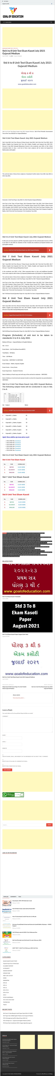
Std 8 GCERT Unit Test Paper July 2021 (11, 552)
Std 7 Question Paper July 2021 (27, 548)
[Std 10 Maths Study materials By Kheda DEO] (6, 908)
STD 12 (5, 987)
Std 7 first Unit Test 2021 (26, 546)
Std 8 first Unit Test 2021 (38, 550)
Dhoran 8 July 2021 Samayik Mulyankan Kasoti (29, 535)
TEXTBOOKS (6, 1002)
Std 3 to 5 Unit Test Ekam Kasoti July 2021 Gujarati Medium (18, 677)
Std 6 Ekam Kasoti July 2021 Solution (26, 542)
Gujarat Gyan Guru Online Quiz (11, 963)
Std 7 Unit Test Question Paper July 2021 (31, 549)
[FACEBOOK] (52, 3)
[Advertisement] (27, 37)
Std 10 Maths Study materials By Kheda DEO (23, 908)
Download (18, 440)
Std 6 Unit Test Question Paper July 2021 (31, 545)
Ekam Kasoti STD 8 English (9, 541)
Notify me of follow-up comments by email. (15, 761)
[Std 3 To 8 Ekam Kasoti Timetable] (27, 579)
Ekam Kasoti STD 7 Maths (34, 539)
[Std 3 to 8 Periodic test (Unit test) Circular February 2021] (6, 940)
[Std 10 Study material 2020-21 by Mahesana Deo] (6, 932)
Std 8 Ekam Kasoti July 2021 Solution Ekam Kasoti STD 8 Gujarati (17, 550)
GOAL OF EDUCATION (16, 1073)
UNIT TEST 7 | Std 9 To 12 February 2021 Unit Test (25, 948)
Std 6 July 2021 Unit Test (25, 544)
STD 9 (4, 995)
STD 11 (5, 985)
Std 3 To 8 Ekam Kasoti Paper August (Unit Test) (15, 634)
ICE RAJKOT (6, 968)
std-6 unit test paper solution (10, 554)
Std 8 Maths (34, 552)
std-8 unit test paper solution (40, 554)
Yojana (5, 1004)
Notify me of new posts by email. (11, 766)
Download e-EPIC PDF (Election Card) (22, 900)
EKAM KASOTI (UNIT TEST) (7, 48)
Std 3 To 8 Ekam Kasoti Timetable (11, 596)
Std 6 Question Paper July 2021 (45, 544)
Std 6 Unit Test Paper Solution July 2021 (12, 545)
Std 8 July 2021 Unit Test (25, 552)
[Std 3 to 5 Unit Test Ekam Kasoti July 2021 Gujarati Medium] (27, 657)
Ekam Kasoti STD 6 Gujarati (21, 538)
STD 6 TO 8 (15, 48)
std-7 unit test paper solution (25, 554)
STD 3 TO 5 (6, 990)
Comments (13, 896)
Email (4, 741)
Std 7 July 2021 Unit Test (8, 548)
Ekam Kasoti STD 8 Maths (21, 541)
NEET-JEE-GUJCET (8, 975)
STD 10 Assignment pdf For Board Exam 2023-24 (15, 1018)
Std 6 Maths (34, 544)
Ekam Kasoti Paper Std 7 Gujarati (27, 537)
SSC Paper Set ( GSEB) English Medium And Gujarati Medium (18, 1015)
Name (4, 735)
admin (12, 56)
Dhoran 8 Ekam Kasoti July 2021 (10, 535)
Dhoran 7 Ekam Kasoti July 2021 (10, 534)
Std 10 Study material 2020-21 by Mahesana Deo (24, 932)
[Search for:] (27, 824)
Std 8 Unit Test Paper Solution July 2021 (12, 553)
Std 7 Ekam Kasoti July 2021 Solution (11, 546)
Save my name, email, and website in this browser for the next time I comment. (25, 756)
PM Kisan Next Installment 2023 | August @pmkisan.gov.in (17, 1023)
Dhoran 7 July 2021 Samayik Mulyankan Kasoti (29, 534)
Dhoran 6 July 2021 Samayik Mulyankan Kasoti (33, 533)
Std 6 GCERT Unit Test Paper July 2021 (11, 544)
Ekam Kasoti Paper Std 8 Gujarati (43, 537)
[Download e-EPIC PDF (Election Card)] (6, 901)
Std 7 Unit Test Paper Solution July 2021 (12, 549)
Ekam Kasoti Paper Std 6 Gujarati (10, 537)
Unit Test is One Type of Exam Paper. (11, 556)
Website (4, 748)
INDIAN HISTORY (7, 970)
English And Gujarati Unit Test (10, 542)
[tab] (5, 896)
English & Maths (31, 541)
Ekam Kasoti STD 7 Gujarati (21, 539)
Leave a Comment (18, 56)
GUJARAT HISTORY (8, 966)
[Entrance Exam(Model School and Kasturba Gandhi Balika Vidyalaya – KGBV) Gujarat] (6, 924)
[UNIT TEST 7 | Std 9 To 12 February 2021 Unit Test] (6, 948)
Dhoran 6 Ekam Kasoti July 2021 (14, 533)
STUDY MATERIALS (8, 997)
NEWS (4, 978)
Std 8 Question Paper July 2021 (45, 552)
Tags (19, 896)
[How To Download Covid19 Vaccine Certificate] (6, 916)
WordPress (44, 1073)
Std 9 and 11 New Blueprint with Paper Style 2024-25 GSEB (17, 1013)
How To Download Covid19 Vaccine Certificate (24, 916)
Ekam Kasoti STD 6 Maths (34, 538)
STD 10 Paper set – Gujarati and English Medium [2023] (17, 1020)
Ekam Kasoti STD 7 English (9, 539)
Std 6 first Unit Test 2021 (41, 542)
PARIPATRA (6, 980)
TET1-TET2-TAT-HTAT (8, 999)
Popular (6, 896)
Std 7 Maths (17, 548)
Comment (5, 716)
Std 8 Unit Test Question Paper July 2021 (31, 553)
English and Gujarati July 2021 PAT (44, 541)
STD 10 (5, 982)
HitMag (50, 1073)
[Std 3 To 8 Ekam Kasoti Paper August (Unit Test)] (27, 617)
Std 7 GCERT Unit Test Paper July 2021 (40, 546)
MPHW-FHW (6, 973)
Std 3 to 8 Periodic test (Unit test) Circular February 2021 (26, 940)
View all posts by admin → (19, 697)
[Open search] (51, 22)
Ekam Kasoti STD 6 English (9, 538)
